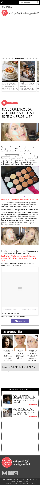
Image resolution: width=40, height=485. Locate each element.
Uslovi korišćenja (24, 481)
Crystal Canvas (13, 483)
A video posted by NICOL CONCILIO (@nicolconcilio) (19, 309)
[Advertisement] (20, 37)
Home (2, 2)
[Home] (16, 462)
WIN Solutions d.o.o (29, 483)
